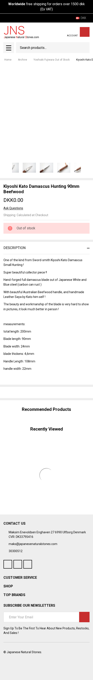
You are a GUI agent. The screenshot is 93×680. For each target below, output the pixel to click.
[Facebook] (13, 392)
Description (14, 248)
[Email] (21, 392)
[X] (29, 392)
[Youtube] (17, 564)
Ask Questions (13, 208)
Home (7, 59)
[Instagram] (27, 564)
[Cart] (85, 32)
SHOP (8, 586)
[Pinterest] (37, 392)
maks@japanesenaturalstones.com (33, 544)
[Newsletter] (84, 617)
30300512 (15, 551)
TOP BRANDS (14, 595)
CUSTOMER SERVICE (20, 578)
